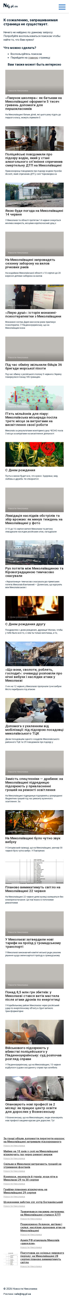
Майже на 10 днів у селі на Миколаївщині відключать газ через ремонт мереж (31, 1153)
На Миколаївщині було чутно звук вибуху (32, 840)
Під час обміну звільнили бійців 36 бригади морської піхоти (33, 366)
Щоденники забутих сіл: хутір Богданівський (33, 1202)
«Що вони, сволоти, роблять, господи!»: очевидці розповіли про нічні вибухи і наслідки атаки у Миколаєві (33, 675)
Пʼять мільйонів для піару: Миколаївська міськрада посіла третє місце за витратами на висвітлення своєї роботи (31, 419)
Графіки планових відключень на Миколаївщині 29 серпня (25, 1191)
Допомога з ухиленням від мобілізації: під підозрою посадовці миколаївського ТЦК (34, 729)
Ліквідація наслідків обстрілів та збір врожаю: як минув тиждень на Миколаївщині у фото (33, 519)
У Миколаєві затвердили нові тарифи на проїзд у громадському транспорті (33, 943)
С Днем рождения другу (25, 624)
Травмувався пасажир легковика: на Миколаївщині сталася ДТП (42, 1213)
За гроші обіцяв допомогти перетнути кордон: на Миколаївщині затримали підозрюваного (34, 1140)
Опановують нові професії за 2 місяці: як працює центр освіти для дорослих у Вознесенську (31, 1108)
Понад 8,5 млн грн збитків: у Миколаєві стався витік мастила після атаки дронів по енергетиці (32, 996)
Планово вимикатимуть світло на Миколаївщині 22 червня (32, 889)
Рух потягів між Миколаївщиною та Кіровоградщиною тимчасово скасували (34, 572)
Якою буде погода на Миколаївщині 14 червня (34, 212)
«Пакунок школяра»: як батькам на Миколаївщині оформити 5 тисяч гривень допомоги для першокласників (33, 103)
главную (33, 57)
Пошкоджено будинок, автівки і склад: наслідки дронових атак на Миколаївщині (42, 1227)
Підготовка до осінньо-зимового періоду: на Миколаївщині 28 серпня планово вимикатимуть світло (42, 1257)
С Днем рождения (20, 470)
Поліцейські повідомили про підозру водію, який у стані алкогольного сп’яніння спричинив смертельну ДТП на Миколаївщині (34, 159)
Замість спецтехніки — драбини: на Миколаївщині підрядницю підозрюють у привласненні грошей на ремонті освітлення (34, 784)
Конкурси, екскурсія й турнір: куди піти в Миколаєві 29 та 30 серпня (31, 1178)
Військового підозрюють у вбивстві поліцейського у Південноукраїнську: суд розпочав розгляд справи (33, 1053)
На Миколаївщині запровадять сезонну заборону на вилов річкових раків (30, 263)
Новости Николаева (14, 1145)
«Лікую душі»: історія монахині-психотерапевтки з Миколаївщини (33, 314)
